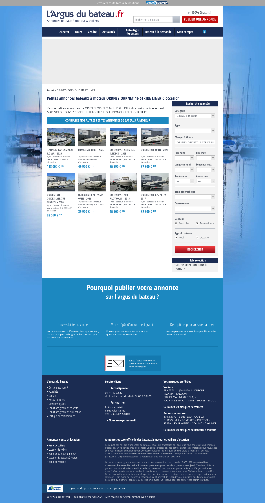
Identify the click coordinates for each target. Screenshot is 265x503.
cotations (162, 462)
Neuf (181, 237)
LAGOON (181, 393)
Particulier (184, 223)
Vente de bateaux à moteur (62, 453)
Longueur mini (183, 164)
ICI (145, 112)
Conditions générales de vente (63, 408)
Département (182, 203)
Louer (78, 32)
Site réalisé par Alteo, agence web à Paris (130, 496)
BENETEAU (170, 390)
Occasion (205, 237)
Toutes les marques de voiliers (185, 407)
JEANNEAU (185, 390)
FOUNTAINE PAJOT (175, 400)
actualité (196, 471)
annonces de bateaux (140, 444)
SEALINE (197, 423)
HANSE (201, 400)
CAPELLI (199, 416)
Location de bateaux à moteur (63, 457)
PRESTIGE (203, 420)
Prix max (201, 153)
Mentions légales (57, 404)
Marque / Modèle (184, 137)
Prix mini (180, 153)
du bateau (133, 32)
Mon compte (185, 32)
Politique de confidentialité (62, 416)
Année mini (181, 176)
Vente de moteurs (57, 462)
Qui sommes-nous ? (58, 387)
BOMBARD (188, 420)
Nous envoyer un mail (122, 420)
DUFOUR (199, 390)
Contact (52, 396)
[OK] (176, 19)
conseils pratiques (171, 474)
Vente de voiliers (57, 445)
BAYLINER (210, 423)
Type (177, 125)
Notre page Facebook (178, 13)
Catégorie (180, 111)
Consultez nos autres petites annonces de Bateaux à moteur (107, 120)
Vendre (92, 32)
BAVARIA (168, 393)
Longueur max (204, 164)
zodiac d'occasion (158, 447)
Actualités (108, 32)
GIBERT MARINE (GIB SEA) (179, 397)
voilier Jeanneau (128, 447)
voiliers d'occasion (163, 444)
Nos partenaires (57, 399)
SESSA (167, 423)
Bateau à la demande (158, 32)
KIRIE (191, 400)
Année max (202, 176)
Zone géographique (185, 192)
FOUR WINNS (181, 423)
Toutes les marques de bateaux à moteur (191, 430)
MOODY (213, 400)
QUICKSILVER (171, 420)
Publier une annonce (200, 19)
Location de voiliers (58, 449)
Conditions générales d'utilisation (65, 412)
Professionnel (207, 223)
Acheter (64, 32)
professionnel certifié (190, 453)
